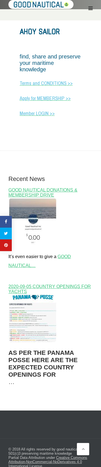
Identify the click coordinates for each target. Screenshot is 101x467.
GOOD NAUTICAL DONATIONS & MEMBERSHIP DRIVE (42, 192)
